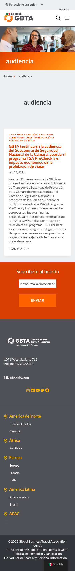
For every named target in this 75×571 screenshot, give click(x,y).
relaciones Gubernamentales (31, 136)
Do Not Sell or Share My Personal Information (35, 558)
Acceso (64, 9)
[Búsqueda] (58, 18)
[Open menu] (67, 18)
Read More (19, 248)
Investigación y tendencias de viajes (31, 139)
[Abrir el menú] (6, 522)
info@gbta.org (19, 377)
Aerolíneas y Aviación (23, 134)
